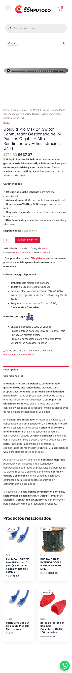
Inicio (6, 110)
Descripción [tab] (10, 369)
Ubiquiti (46, 252)
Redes (14, 110)
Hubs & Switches (22, 252)
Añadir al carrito (27, 239)
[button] (8, 8)
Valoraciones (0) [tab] (13, 375)
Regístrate (38, 258)
